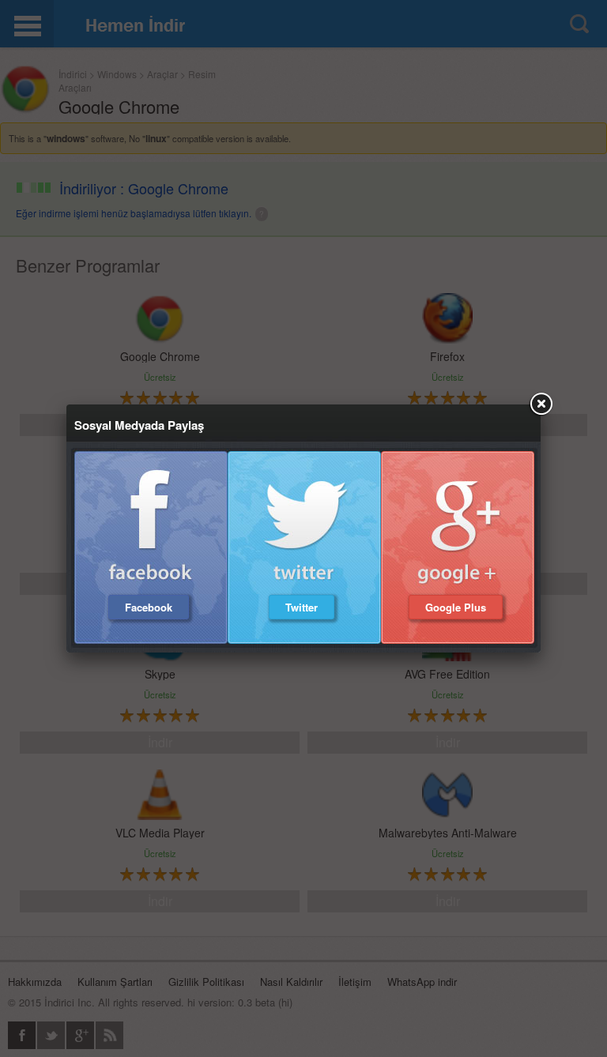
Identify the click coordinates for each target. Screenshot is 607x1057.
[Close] (540, 404)
